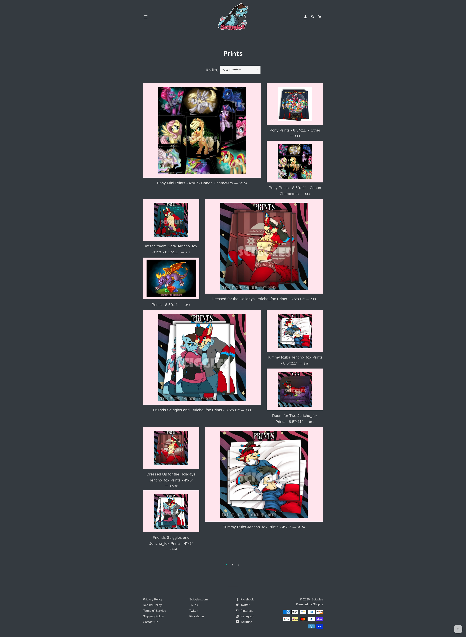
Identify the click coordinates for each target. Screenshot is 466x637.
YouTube (246, 622)
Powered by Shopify (309, 604)
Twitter (245, 605)
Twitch (193, 610)
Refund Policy (152, 605)
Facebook (247, 599)
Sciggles (317, 599)
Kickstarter (196, 616)
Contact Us (150, 622)
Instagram (247, 616)
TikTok (193, 605)
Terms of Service (154, 610)
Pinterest (246, 610)
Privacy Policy (153, 599)
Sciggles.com (198, 599)
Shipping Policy (153, 616)
